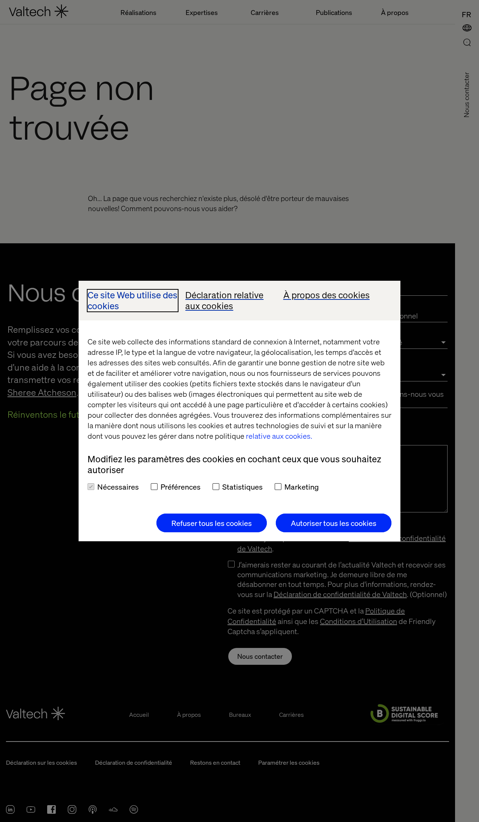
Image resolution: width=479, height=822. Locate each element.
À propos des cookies (326, 295)
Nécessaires (118, 486)
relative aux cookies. (279, 436)
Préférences (181, 486)
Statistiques (242, 486)
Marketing (301, 486)
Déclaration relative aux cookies (224, 300)
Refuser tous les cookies (211, 523)
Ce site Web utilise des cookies (132, 300)
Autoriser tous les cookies (333, 523)
